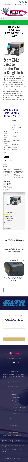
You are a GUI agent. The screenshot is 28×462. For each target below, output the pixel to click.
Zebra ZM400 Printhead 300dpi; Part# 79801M (7, 183)
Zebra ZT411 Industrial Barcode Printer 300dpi (7, 171)
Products (16, 397)
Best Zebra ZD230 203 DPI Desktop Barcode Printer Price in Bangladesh (14, 249)
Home (14, 394)
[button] (14, 22)
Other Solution (18, 407)
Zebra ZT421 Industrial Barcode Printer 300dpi (13, 445)
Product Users (18, 404)
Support (15, 401)
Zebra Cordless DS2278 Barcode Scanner (11, 436)
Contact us (17, 413)
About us (16, 410)
